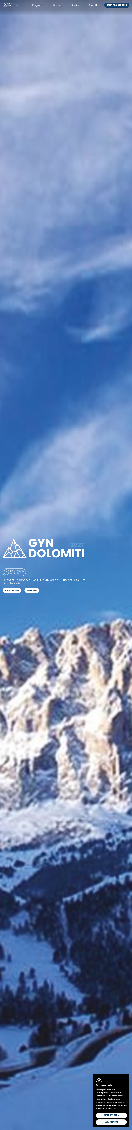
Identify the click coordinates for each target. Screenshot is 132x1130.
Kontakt (93, 5)
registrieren (117, 5)
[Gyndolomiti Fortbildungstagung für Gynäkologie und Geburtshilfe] (10, 5)
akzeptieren (111, 1115)
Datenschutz (111, 1108)
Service (75, 5)
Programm (38, 5)
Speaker (57, 5)
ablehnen (111, 1122)
